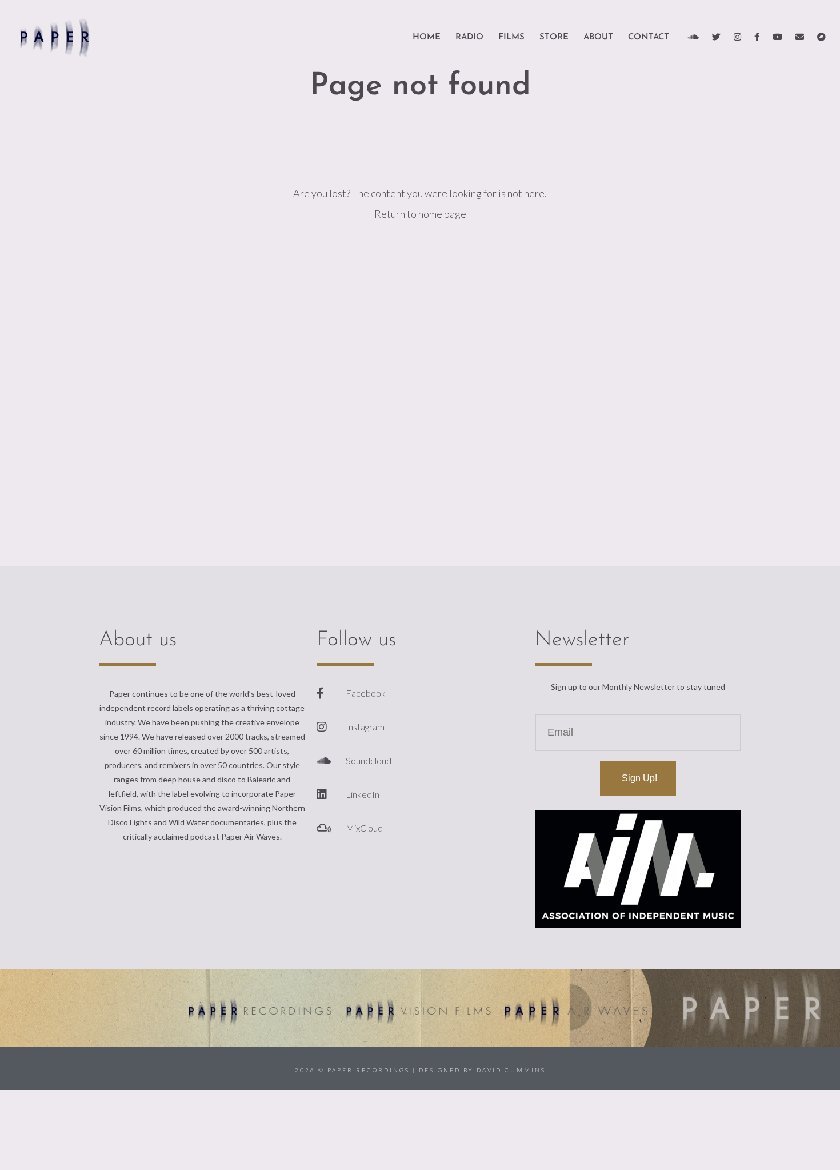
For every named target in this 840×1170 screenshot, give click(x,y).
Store (554, 37)
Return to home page (420, 213)
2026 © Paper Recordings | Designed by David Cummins (420, 1070)
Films (511, 37)
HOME (427, 37)
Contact (648, 37)
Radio (469, 37)
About (598, 37)
